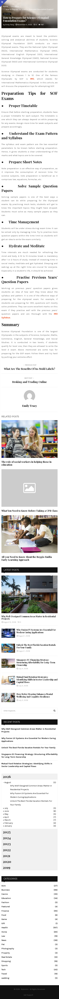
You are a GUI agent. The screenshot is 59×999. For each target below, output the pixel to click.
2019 (6, 867)
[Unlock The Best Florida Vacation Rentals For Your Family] (8, 648)
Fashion (5, 902)
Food (3, 915)
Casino (4, 894)
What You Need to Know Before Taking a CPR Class (29, 510)
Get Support (28, 995)
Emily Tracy (9, 25)
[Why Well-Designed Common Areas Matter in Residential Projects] (29, 594)
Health (4, 927)
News (3, 940)
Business (5, 890)
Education (7, 14)
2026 (7, 776)
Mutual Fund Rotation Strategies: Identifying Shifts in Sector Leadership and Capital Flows (37, 680)
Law (3, 936)
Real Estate (6, 957)
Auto (3, 885)
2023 (7, 843)
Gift (3, 923)
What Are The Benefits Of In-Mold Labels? (29, 369)
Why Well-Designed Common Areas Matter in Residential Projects (28, 617)
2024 (7, 837)
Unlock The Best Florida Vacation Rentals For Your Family (36, 646)
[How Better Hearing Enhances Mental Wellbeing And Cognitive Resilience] (8, 697)
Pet (3, 944)
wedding (5, 978)
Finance (5, 911)
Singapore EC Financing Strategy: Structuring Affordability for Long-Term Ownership (35, 662)
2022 (7, 849)
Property (5, 953)
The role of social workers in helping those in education (26, 463)
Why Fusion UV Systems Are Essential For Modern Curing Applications (36, 631)
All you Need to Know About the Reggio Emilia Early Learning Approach (26, 558)
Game (4, 919)
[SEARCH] (54, 711)
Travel (4, 974)
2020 (7, 861)
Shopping (6, 961)
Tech (3, 969)
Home (4, 932)
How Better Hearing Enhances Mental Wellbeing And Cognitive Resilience (34, 695)
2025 (6, 832)
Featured (5, 906)
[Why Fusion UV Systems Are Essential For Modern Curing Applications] (8, 633)
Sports (4, 965)
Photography (7, 948)
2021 (6, 855)
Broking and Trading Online (29, 382)
